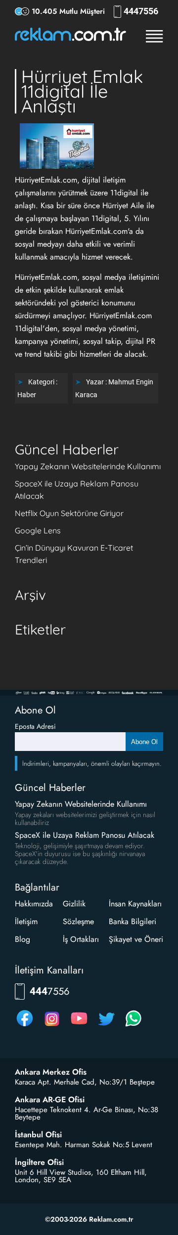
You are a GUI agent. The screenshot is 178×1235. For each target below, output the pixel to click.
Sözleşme (78, 921)
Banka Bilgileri (132, 921)
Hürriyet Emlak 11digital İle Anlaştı (82, 91)
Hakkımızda (34, 903)
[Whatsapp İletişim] (133, 1026)
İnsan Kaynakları (135, 903)
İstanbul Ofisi (38, 1135)
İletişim (26, 921)
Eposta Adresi (35, 726)
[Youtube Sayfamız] (79, 1026)
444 (141, 11)
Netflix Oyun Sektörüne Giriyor (69, 513)
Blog (22, 939)
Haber (26, 395)
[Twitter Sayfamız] (106, 1026)
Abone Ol (144, 742)
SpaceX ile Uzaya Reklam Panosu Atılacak (84, 835)
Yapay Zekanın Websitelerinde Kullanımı (88, 466)
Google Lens (38, 530)
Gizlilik (74, 903)
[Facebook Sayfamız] (25, 1026)
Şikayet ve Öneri (136, 939)
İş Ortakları (81, 939)
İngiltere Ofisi (39, 1162)
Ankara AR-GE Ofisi (50, 1100)
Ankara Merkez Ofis (51, 1072)
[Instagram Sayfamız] (52, 1026)
